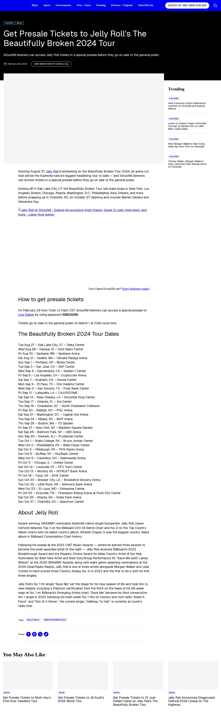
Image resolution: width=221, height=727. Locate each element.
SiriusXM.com (145, 5)
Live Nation (26, 315)
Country (9, 23)
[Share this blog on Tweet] (40, 634)
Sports (47, 5)
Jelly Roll (52, 171)
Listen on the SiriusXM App (187, 5)
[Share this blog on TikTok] (46, 634)
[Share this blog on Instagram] (34, 634)
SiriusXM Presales (55, 620)
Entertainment (63, 5)
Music (35, 5)
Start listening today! (135, 289)
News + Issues (84, 5)
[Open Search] (215, 5)
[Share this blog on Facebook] (28, 634)
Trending (101, 5)
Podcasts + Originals (122, 5)
